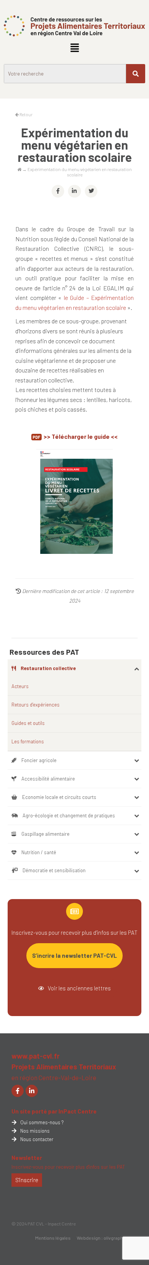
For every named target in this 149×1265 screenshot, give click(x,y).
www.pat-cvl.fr (35, 1056)
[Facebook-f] (17, 1091)
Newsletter (26, 1157)
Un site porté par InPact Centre (54, 1111)
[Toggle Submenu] (136, 668)
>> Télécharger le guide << (81, 436)
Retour (25, 114)
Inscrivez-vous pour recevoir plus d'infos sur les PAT (68, 1167)
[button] (74, 48)
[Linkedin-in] (32, 1091)
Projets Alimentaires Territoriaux (63, 1066)
